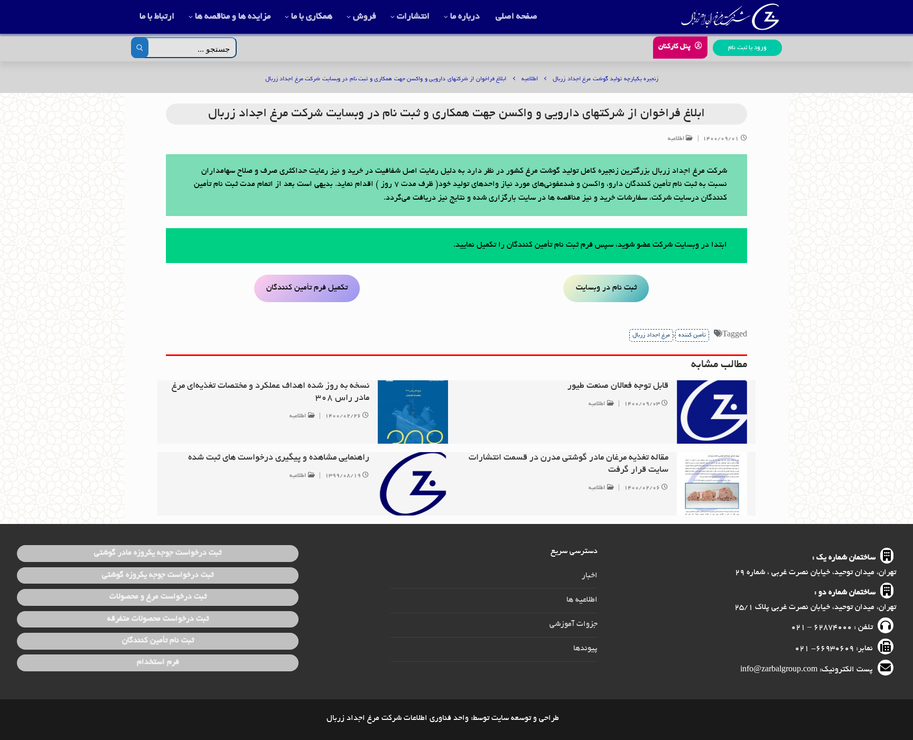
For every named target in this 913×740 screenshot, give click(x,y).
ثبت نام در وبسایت (606, 288)
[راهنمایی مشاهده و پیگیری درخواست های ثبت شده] (413, 484)
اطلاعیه (677, 139)
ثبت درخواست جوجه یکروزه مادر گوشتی (157, 553)
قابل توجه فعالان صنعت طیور (617, 386)
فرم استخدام (158, 662)
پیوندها (585, 648)
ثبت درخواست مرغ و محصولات (158, 597)
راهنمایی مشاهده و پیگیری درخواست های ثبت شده (278, 458)
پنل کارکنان (675, 47)
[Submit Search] (139, 47)
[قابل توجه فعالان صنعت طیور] (712, 412)
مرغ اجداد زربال (651, 335)
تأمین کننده (692, 335)
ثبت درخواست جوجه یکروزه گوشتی (157, 575)
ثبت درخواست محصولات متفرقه (158, 619)
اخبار (590, 576)
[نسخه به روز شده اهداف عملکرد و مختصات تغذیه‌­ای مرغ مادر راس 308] (413, 412)
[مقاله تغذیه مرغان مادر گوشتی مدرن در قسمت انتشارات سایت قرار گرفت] (712, 484)
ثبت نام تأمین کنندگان (158, 640)
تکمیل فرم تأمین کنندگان (307, 288)
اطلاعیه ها (582, 600)
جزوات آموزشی (573, 624)
